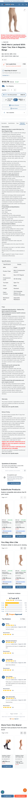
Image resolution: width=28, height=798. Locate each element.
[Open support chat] (25, 790)
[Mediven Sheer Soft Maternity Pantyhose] (21, 744)
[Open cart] (26, 4)
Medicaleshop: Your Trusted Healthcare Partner (14, 1)
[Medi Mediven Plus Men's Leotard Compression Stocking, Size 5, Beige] (21, 509)
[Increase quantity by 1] (14, 90)
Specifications (11, 123)
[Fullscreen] (24, 10)
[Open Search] (23, 4)
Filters (23, 619)
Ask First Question (15, 483)
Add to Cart (8, 536)
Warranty (22, 123)
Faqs (17, 123)
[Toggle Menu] (2, 4)
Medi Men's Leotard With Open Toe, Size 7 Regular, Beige (7, 523)
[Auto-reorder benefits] (24, 99)
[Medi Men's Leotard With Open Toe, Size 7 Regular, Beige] (7, 509)
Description (4, 123)
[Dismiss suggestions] (25, 782)
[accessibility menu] (2, 792)
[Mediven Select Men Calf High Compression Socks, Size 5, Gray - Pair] (7, 744)
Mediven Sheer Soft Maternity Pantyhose (19, 757)
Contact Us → (5, 75)
